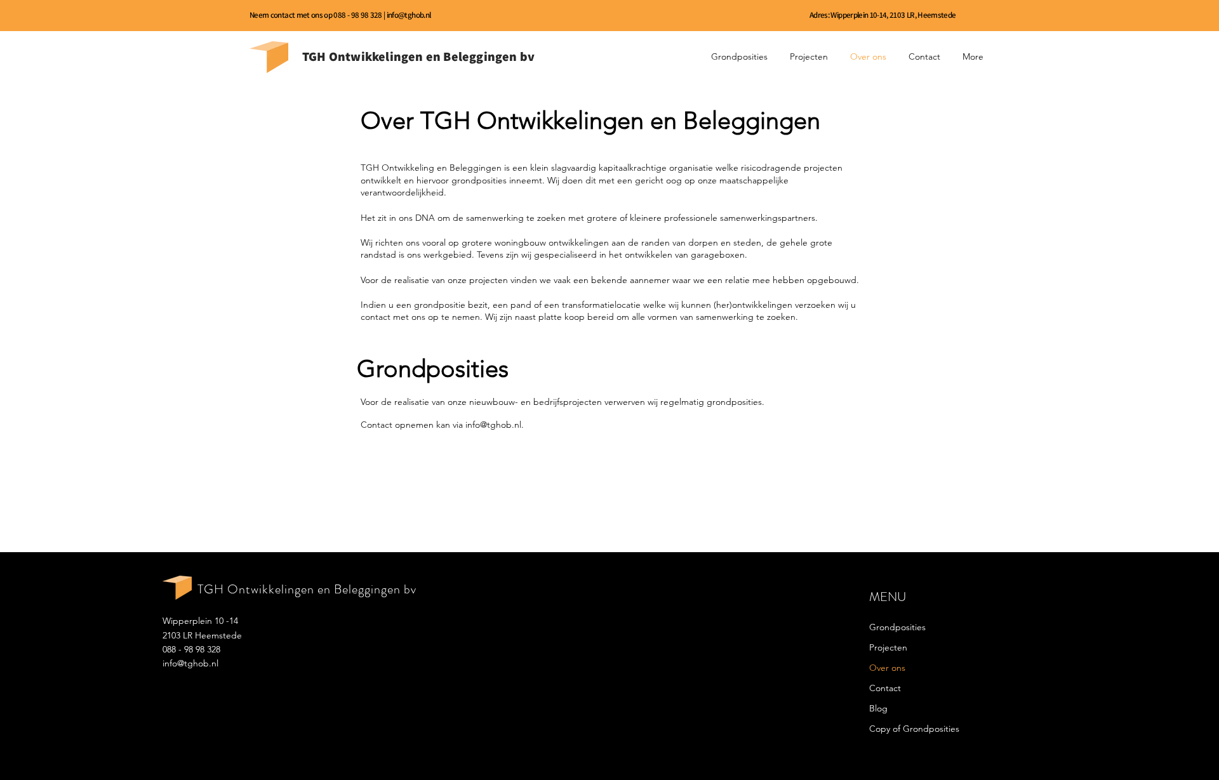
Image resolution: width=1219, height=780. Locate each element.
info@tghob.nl (409, 15)
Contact (885, 688)
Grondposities (897, 627)
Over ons (887, 667)
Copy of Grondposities (914, 728)
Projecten (888, 647)
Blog (878, 708)
